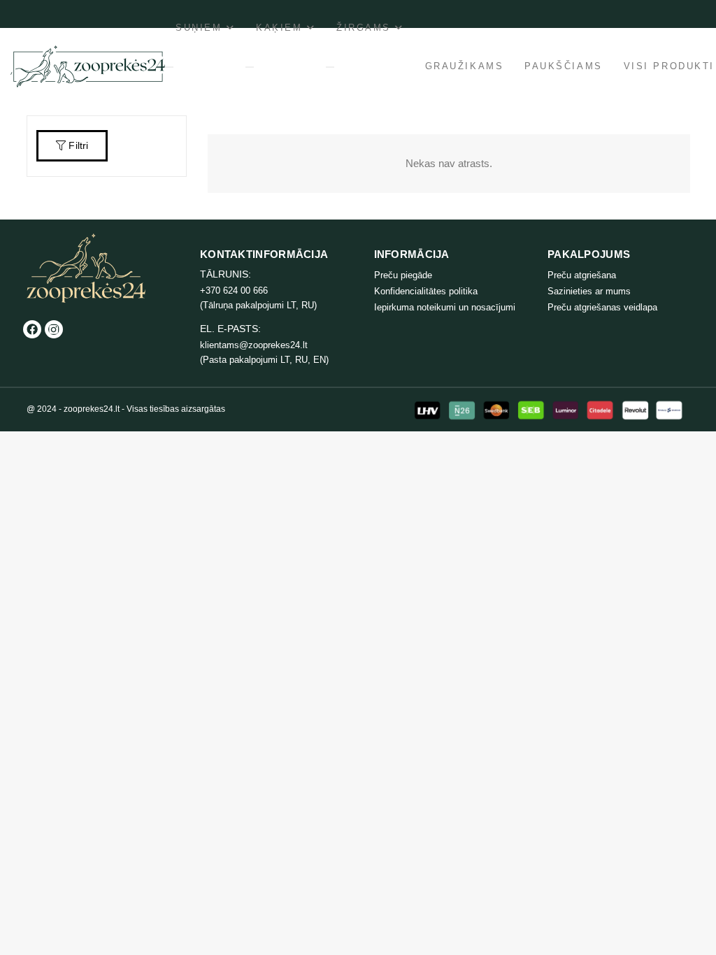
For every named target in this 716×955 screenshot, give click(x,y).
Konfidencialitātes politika (426, 291)
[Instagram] (53, 329)
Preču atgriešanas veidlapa (602, 307)
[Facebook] (32, 329)
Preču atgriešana (581, 275)
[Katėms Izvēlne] (249, 67)
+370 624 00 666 (234, 290)
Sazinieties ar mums (589, 291)
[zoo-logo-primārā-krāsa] (87, 66)
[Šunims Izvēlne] (169, 67)
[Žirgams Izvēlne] (330, 67)
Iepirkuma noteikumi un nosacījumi (444, 307)
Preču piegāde (403, 275)
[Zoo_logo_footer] (86, 268)
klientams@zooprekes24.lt (254, 345)
